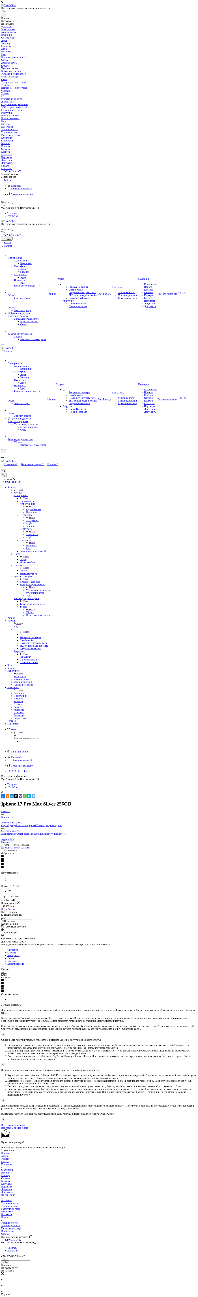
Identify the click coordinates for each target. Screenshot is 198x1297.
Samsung (5, 842)
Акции (5, 1156)
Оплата (11, 958)
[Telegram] (33, 796)
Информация (8, 1195)
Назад (20, 490)
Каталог (18, 492)
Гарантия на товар (11, 1208)
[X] (16, 796)
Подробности (8, 909)
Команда (5, 1175)
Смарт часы (32, 534)
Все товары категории (13, 1125)
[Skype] (29, 796)
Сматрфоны (32, 520)
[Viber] (20, 796)
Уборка (30, 612)
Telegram (12, 213)
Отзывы (11, 952)
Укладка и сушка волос (38, 590)
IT (21, 634)
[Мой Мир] (12, 796)
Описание (12, 950)
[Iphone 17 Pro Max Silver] (15, 847)
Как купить (20, 676)
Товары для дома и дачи (32, 604)
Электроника (27, 501)
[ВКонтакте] (3, 796)
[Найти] (3, 15)
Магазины (6, 1200)
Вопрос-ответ (8, 1231)
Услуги (17, 626)
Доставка (12, 961)
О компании (7, 1170)
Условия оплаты (9, 1203)
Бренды (5, 1161)
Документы (7, 1192)
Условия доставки (10, 1206)
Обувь (23, 559)
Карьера (5, 1181)
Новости (5, 1172)
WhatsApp (12, 216)
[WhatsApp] (25, 796)
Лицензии (6, 1189)
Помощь (5, 1217)
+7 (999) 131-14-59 (11, 171)
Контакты (6, 1183)
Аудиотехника (33, 509)
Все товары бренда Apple (14, 1127)
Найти (5, 1262)
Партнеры (6, 1186)
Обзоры (5, 1234)
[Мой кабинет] (2, 455)
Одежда (24, 570)
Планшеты (31, 545)
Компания (19, 693)
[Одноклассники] (7, 796)
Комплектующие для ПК (53, 833)
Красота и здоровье (30, 581)
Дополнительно (15, 963)
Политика (6, 1214)
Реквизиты (7, 1211)
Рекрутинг (25, 657)
